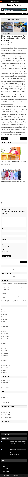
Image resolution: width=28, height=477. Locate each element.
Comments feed (6, 399)
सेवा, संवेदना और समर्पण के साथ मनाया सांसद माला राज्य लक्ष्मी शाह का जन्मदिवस (13, 292)
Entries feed (5, 397)
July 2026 (5, 311)
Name (4, 228)
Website (4, 239)
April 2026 (5, 319)
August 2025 (5, 338)
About (4, 424)
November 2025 (6, 331)
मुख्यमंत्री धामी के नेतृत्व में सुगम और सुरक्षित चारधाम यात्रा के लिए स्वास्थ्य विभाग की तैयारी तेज (5, 138)
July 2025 (5, 341)
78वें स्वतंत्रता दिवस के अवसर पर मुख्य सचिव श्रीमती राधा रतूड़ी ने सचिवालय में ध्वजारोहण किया (13, 162)
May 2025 (5, 345)
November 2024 (6, 360)
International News (6, 380)
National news (5, 382)
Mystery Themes (21, 475)
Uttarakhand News (5, 40)
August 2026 (5, 309)
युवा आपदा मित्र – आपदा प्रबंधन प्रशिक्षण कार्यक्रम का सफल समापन (12, 201)
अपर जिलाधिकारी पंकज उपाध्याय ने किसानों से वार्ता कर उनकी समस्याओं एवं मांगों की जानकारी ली (14, 288)
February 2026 (5, 324)
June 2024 (5, 372)
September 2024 (6, 365)
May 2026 (5, 316)
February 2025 (5, 353)
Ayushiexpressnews (13, 42)
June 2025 (5, 343)
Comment (4, 216)
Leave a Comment (5, 44)
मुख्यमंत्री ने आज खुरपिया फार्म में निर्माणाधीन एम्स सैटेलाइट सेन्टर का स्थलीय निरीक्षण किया (13, 182)
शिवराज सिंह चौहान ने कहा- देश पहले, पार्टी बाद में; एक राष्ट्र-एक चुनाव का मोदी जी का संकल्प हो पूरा (14, 297)
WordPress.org (6, 402)
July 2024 (5, 370)
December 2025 (6, 328)
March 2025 (5, 350)
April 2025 (5, 348)
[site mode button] (23, 14)
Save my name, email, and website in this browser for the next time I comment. (6, 250)
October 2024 (5, 362)
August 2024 (5, 367)
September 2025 (6, 336)
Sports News (5, 385)
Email (3, 234)
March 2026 (5, 321)
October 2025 (5, 333)
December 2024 (6, 358)
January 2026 (5, 326)
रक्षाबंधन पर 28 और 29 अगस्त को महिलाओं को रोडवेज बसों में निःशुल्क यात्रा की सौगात (15, 284)
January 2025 (5, 355)
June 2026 (5, 314)
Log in (4, 395)
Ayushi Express (14, 5)
